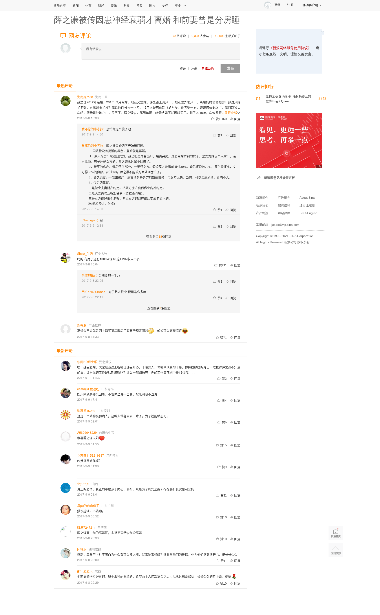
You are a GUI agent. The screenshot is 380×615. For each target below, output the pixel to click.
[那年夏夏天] (65, 575)
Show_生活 (85, 253)
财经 (101, 5)
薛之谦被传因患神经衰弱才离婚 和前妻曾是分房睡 (147, 19)
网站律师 (284, 213)
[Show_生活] (65, 258)
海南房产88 (85, 96)
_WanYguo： (91, 220)
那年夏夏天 (85, 571)
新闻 (76, 5)
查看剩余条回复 (158, 236)
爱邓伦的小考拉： (94, 129)
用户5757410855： (95, 291)
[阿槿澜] (65, 553)
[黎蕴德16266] (65, 415)
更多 (178, 5)
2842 (322, 98)
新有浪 (81, 325)
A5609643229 (87, 432)
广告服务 (284, 197)
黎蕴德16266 (86, 410)
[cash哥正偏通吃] (65, 393)
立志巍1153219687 (90, 455)
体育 (88, 5)
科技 (127, 5)
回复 (237, 118)
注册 (290, 5)
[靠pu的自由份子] (65, 510)
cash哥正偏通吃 (88, 389)
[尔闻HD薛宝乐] (65, 366)
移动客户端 (310, 5)
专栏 (165, 5)
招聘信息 (284, 205)
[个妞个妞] (65, 488)
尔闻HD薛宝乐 (87, 361)
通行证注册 (307, 205)
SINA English (308, 213)
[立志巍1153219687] (65, 459)
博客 (139, 5)
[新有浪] (65, 329)
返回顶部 (336, 550)
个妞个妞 (83, 484)
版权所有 (303, 242)
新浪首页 (60, 5)
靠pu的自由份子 (88, 505)
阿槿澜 (81, 549)
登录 (183, 68)
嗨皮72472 (84, 527)
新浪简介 (262, 197)
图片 (152, 5)
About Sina (307, 197)
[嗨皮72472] (65, 531)
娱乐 (114, 5)
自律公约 (208, 68)
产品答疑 (262, 213)
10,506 (220, 35)
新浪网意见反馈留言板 (279, 178)
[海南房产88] (65, 101)
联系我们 (262, 205)
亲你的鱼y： (90, 275)
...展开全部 (229, 112)
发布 (230, 68)
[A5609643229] (65, 437)
